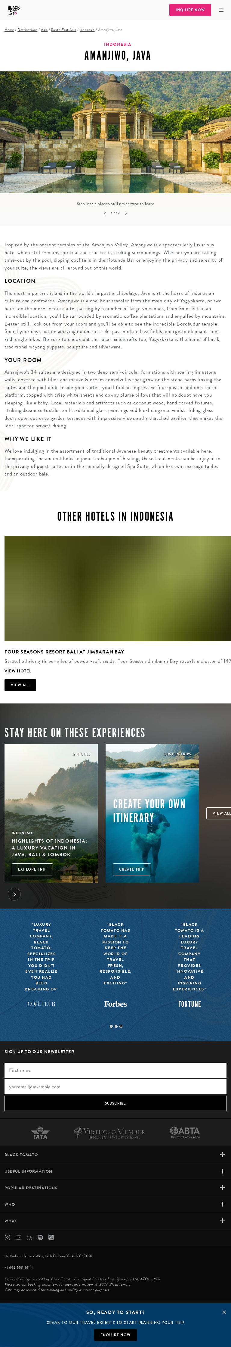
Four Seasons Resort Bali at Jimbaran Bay (64, 651)
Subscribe (115, 1103)
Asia (44, 30)
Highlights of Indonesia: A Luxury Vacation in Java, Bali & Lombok (49, 847)
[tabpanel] (115, 139)
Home (9, 30)
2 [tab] (116, 1026)
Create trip (132, 869)
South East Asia (63, 30)
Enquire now (115, 1335)
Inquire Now (190, 10)
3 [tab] (120, 1026)
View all (20, 685)
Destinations (27, 30)
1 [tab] (111, 1026)
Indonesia (87, 30)
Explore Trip (32, 869)
